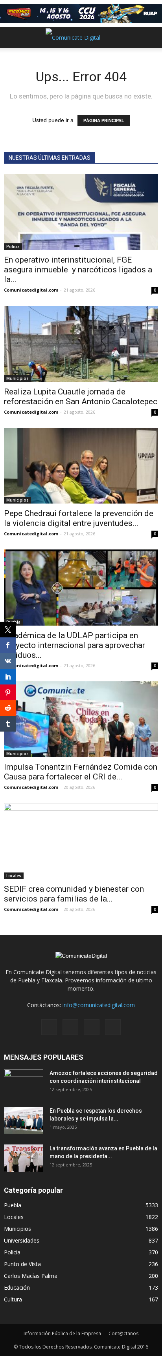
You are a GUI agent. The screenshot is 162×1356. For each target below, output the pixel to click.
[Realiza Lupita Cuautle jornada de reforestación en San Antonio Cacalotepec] (81, 344)
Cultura (13, 1299)
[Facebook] (49, 1027)
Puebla (12, 1205)
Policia (13, 246)
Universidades (21, 1240)
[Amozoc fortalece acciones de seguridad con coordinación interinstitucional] (23, 1083)
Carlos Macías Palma (30, 1275)
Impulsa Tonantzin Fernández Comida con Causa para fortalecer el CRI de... (80, 771)
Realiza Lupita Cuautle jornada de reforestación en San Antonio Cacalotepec (80, 396)
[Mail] (70, 1027)
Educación (17, 1287)
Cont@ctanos (123, 1333)
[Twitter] (91, 1027)
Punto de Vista (22, 1264)
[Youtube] (113, 1027)
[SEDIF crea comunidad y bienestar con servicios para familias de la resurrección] (81, 841)
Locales (13, 875)
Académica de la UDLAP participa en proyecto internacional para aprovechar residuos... (74, 645)
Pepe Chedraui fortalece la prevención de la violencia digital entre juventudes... (78, 518)
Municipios (17, 378)
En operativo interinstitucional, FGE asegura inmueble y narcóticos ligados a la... (78, 269)
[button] (151, 37)
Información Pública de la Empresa (62, 1333)
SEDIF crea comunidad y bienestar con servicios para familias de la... (74, 893)
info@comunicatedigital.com (99, 1005)
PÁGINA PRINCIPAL (103, 120)
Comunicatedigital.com (31, 290)
